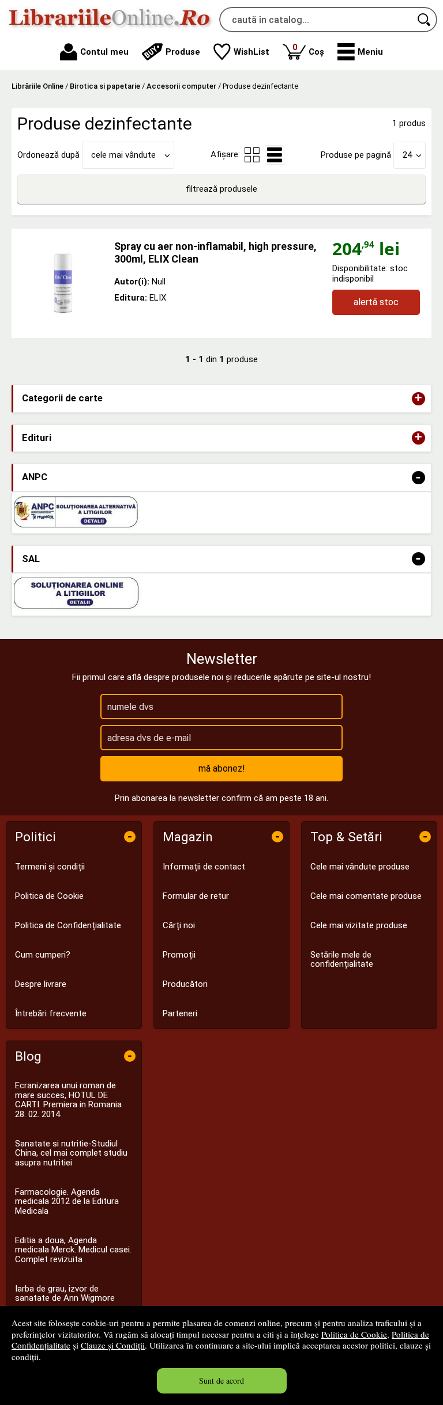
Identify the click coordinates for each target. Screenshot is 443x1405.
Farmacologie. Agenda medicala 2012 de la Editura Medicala (67, 1201)
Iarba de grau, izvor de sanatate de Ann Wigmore (65, 1294)
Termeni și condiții (50, 866)
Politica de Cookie (354, 1334)
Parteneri (180, 1013)
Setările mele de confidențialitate (341, 960)
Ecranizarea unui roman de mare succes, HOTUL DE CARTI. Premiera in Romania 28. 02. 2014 (68, 1099)
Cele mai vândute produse (360, 866)
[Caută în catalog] (424, 19)
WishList (251, 52)
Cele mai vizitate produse (358, 925)
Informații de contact (204, 866)
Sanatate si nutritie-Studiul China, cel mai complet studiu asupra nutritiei (71, 1153)
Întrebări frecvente (51, 1013)
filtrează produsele (221, 189)
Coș (308, 49)
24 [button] (407, 155)
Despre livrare (40, 984)
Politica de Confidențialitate (68, 925)
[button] (360, 51)
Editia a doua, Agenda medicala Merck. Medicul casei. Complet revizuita (73, 1249)
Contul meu (104, 52)
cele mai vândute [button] (123, 155)
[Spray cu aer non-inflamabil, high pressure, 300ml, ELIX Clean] (63, 283)
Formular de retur (196, 896)
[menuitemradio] (252, 155)
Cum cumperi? (42, 955)
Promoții (179, 955)
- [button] (418, 477)
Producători (185, 984)
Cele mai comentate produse (366, 896)
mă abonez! (221, 768)
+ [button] (418, 398)
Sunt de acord (221, 1380)
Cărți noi (179, 925)
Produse (183, 52)
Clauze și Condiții (113, 1345)
